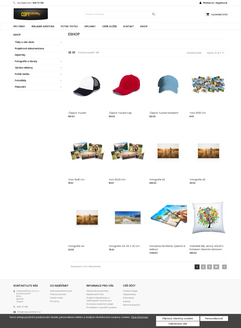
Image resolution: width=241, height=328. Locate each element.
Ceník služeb (109, 26)
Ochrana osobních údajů (99, 304)
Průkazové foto (58, 294)
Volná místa (56, 297)
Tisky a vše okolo (24, 42)
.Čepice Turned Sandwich (163, 113)
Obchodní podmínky (97, 290)
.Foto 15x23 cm (117, 179)
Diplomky (90, 26)
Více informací (139, 317)
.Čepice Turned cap (120, 113)
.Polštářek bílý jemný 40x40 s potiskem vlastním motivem (206, 247)
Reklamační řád (94, 294)
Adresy (127, 301)
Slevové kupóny (131, 304)
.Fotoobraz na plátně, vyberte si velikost (167, 247)
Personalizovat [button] (214, 318)
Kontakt (128, 26)
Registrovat (221, 2)
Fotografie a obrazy (26, 61)
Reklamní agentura (43, 26)
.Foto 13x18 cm (76, 179)
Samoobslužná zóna (61, 290)
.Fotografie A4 (76, 246)
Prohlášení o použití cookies (101, 307)
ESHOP (144, 26)
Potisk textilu (69, 26)
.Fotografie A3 (197, 179)
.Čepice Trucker (77, 113)
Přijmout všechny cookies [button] (177, 318)
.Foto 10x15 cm (198, 113)
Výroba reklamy (24, 67)
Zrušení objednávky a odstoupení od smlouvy (99, 299)
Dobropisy (128, 297)
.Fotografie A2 (157, 179)
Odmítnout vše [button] (178, 323)
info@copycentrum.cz (29, 311)
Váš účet (129, 286)
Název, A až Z (216, 53)
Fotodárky (20, 80)
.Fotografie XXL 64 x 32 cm (124, 246)
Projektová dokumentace (29, 48)
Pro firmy (19, 26)
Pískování (20, 86)
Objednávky (129, 294)
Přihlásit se (208, 2)
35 (216, 267)
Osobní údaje (130, 290)
